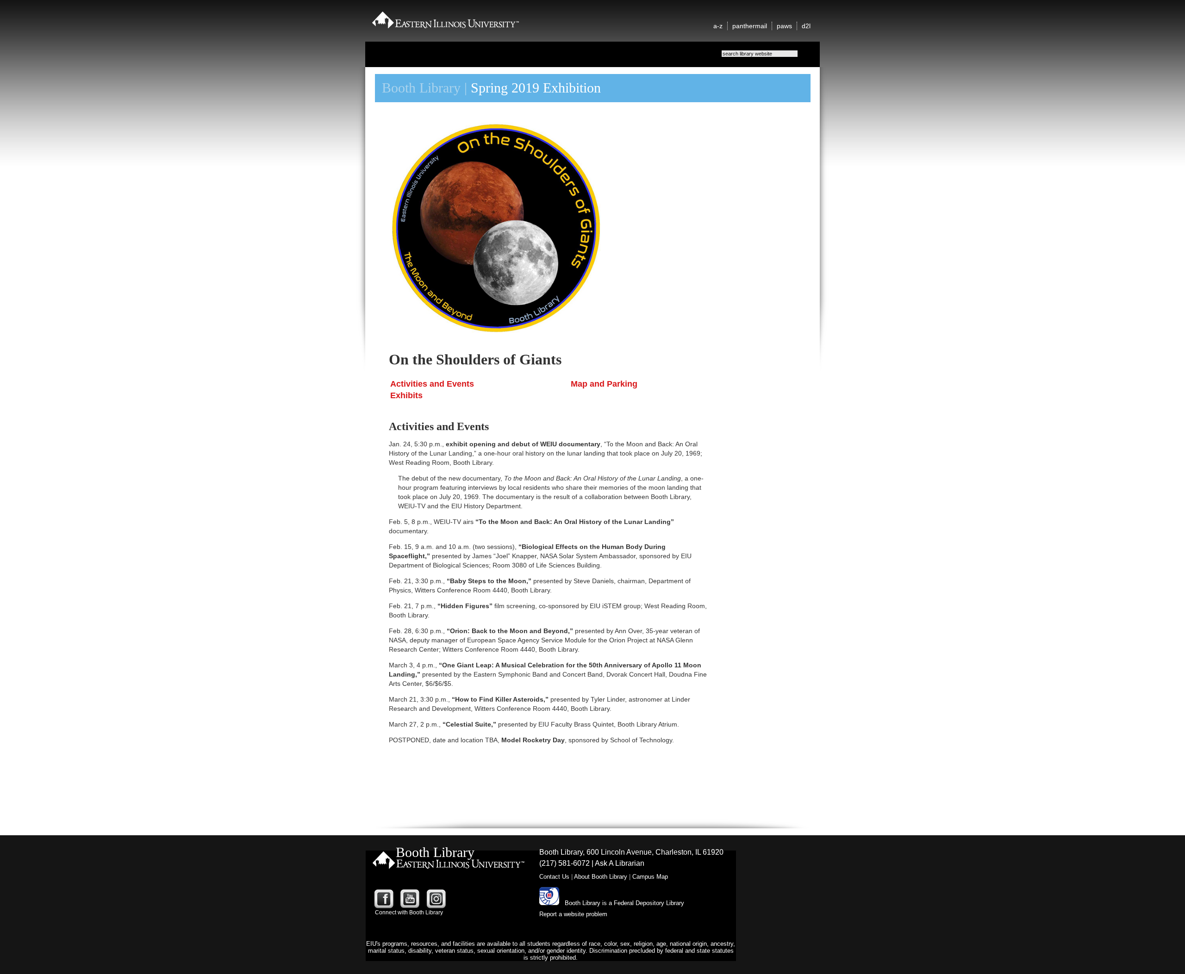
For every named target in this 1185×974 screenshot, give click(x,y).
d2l (806, 26)
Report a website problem (573, 914)
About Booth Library (600, 876)
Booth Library (421, 87)
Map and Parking (604, 383)
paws (784, 26)
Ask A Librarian (619, 863)
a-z (718, 26)
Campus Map (650, 876)
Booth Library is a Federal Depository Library (624, 903)
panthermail (749, 26)
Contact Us (554, 876)
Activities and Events (432, 383)
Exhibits (406, 395)
